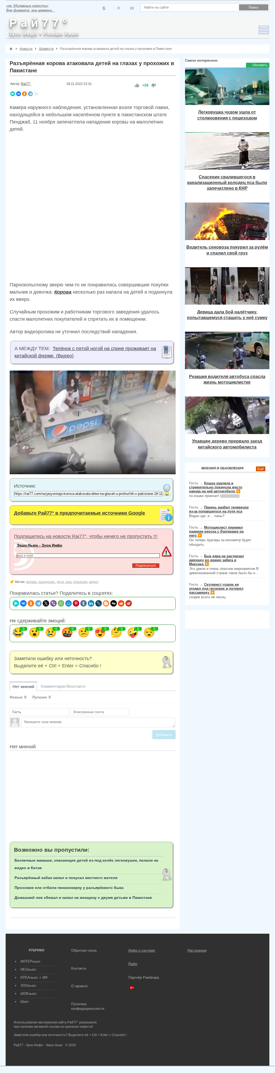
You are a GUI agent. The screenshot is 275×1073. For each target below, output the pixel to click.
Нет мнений (23, 686)
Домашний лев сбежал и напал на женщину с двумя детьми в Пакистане (83, 897)
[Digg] (113, 603)
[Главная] (11, 48)
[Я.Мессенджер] (12, 93)
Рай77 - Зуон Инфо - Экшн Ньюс (38, 1045)
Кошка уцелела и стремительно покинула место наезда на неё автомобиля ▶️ (215, 487)
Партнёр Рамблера (143, 977)
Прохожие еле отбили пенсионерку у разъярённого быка (69, 887)
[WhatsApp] (61, 603)
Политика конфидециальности (87, 1006)
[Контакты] (118, 8)
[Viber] (53, 603)
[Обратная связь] (131, 8)
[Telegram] (30, 93)
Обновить (259, 65)
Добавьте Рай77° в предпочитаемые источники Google (79, 513)
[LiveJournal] (98, 603)
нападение (46, 582)
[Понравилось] (137, 85)
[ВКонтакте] (18, 93)
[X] (46, 603)
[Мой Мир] (68, 603)
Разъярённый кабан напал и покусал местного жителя (66, 878)
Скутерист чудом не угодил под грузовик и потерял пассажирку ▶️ (216, 588)
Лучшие (39, 697)
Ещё (260, 469)
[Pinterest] (76, 603)
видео (93, 582)
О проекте (79, 986)
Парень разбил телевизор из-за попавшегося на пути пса (219, 509)
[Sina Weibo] (128, 603)
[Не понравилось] (153, 85)
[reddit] (121, 603)
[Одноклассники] (24, 93)
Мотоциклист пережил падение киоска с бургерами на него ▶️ (216, 531)
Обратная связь (84, 950)
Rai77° (26, 84)
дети (60, 582)
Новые (16, 697)
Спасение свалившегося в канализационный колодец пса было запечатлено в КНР (227, 182)
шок (68, 582)
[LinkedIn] (91, 603)
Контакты (78, 968)
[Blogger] (106, 603)
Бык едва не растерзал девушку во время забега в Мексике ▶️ (216, 560)
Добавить (164, 734)
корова (31, 582)
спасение (80, 582)
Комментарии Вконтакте (63, 686)
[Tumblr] (83, 603)
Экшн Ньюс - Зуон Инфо (39, 545)
